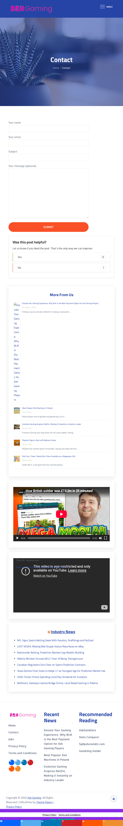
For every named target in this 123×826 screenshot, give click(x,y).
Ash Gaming (34, 797)
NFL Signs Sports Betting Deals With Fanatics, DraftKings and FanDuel (55, 640)
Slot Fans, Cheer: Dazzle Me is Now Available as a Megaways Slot (48, 456)
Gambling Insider (90, 751)
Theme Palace (44, 802)
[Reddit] (11, 769)
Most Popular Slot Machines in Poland (37, 408)
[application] (61, 514)
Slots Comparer (89, 737)
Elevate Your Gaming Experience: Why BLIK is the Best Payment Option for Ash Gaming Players (60, 303)
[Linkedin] (24, 762)
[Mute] (100, 538)
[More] (18, 769)
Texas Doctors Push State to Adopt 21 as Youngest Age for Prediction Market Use (61, 671)
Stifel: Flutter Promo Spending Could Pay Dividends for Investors (52, 677)
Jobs (11, 739)
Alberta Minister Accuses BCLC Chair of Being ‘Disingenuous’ (50, 659)
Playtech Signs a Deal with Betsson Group (39, 440)
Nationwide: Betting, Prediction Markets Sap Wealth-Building (50, 652)
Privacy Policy (17, 746)
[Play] (17, 538)
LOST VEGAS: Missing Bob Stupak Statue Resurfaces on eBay (50, 646)
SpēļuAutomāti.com (92, 744)
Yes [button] (61, 257)
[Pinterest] (30, 762)
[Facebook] (11, 762)
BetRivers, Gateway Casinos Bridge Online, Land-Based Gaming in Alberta (57, 683)
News (12, 725)
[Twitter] (18, 762)
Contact (13, 732)
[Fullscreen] (105, 538)
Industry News (63, 631)
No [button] (61, 267)
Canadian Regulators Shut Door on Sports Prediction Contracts (51, 665)
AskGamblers (87, 730)
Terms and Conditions (22, 753)
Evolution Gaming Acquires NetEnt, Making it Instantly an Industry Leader (51, 424)
